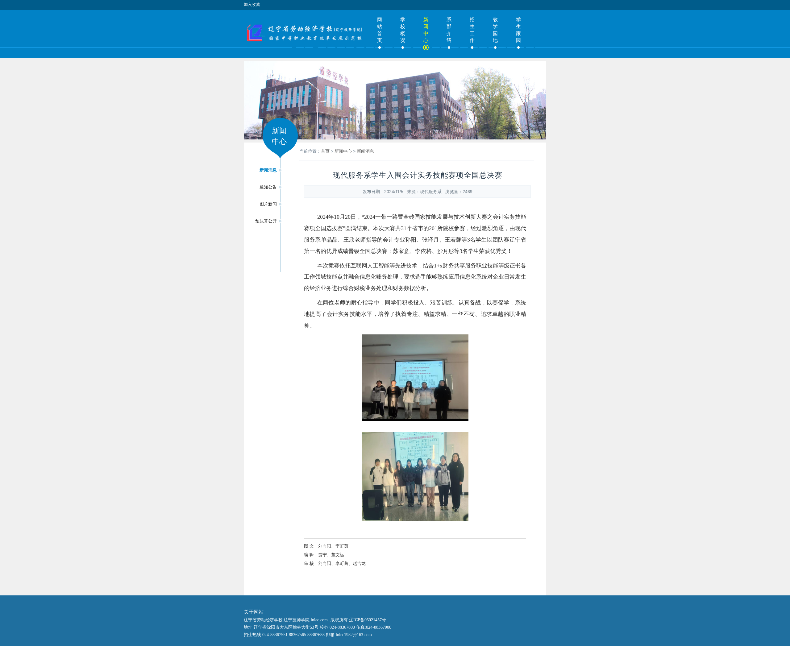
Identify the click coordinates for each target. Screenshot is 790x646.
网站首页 (379, 30)
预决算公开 (266, 221)
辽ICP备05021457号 (367, 620)
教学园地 (495, 30)
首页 (325, 151)
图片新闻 (268, 204)
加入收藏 (252, 4)
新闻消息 (268, 170)
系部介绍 (449, 30)
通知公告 (268, 187)
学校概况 (402, 30)
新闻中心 (425, 30)
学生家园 (518, 30)
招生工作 (472, 30)
